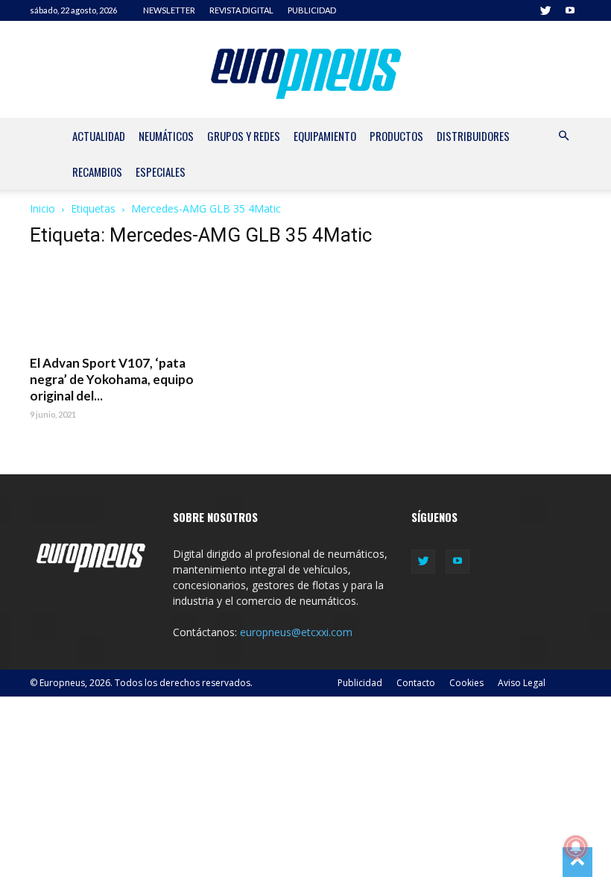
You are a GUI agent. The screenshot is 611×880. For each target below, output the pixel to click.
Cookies (466, 682)
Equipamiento (325, 136)
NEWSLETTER (169, 10)
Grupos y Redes (243, 136)
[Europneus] (306, 70)
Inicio (42, 208)
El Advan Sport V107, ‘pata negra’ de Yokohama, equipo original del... (112, 379)
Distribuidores (473, 136)
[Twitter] (545, 10)
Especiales (161, 171)
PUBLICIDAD (312, 10)
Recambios (97, 171)
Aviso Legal (521, 682)
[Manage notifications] (576, 847)
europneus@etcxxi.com (296, 632)
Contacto (415, 682)
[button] (563, 136)
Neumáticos (166, 136)
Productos (396, 136)
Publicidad (360, 682)
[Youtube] (570, 10)
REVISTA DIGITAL (241, 10)
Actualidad (98, 136)
